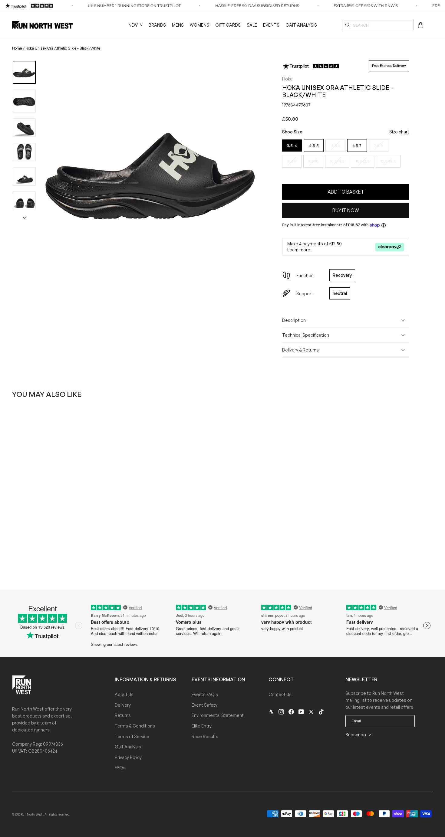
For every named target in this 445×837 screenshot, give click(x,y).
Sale (252, 25)
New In (135, 25)
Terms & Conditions (135, 725)
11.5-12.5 (362, 161)
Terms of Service (132, 736)
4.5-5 (313, 145)
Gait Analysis (301, 25)
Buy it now (345, 210)
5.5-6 (335, 145)
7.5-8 (378, 145)
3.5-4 (292, 145)
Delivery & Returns (300, 349)
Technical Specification (305, 335)
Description (294, 320)
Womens (199, 25)
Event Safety (204, 705)
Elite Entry (202, 725)
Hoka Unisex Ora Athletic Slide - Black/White (62, 48)
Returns (123, 715)
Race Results (205, 736)
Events (271, 25)
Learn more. (299, 249)
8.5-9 (291, 161)
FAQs (120, 767)
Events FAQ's (205, 694)
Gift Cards (228, 25)
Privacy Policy (128, 757)
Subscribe (356, 734)
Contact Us (280, 694)
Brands (157, 25)
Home (17, 48)
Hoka (287, 78)
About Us (124, 694)
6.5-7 (357, 145)
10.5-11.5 (337, 161)
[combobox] (378, 25)
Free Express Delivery (389, 66)
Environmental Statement (218, 715)
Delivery (123, 705)
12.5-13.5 (388, 161)
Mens (178, 25)
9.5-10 (313, 161)
